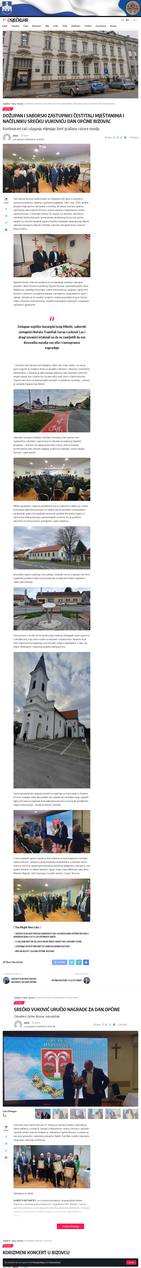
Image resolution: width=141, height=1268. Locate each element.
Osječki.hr (17, 20)
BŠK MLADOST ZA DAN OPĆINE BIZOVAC (35, 951)
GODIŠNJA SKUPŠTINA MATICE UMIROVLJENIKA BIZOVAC (42, 946)
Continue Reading (70, 1226)
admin (15, 135)
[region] (70, 64)
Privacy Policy (39, 1262)
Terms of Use (54, 1262)
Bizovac (7, 109)
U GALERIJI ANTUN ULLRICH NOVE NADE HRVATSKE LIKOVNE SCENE (48, 941)
